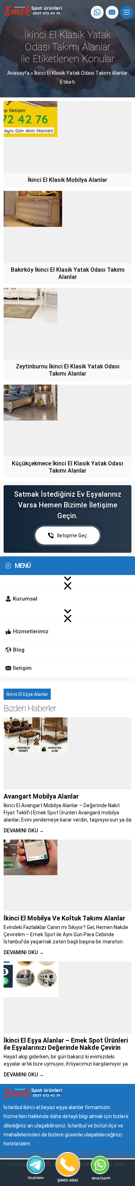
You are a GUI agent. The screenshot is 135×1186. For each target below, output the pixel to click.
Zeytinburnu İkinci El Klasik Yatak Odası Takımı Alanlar (68, 370)
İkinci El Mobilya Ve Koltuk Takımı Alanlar (64, 918)
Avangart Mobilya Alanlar (41, 796)
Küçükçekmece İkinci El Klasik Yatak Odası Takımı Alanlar (67, 467)
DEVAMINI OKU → (24, 830)
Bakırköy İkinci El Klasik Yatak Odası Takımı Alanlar (68, 273)
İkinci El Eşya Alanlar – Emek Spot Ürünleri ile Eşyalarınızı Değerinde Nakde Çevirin (66, 1043)
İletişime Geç (72, 535)
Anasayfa (18, 73)
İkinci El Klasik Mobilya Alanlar (67, 179)
